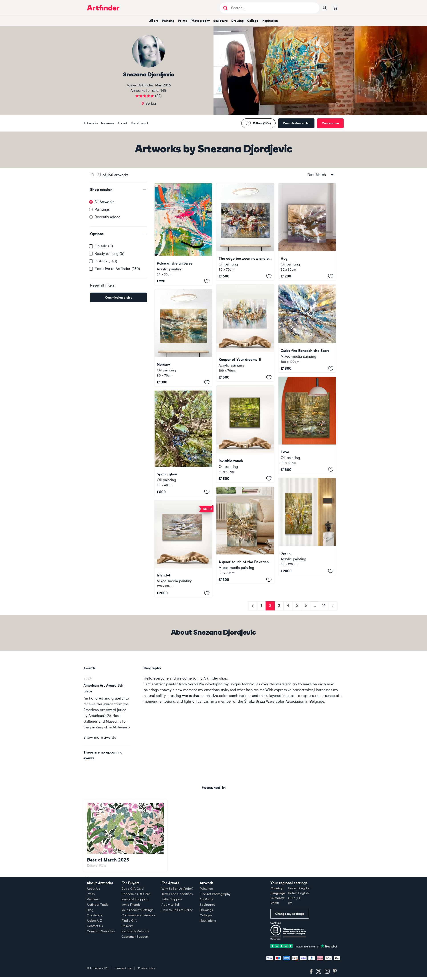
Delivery (127, 926)
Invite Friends (131, 905)
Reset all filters (102, 285)
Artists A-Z (94, 921)
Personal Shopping (135, 899)
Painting (168, 21)
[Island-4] (183, 548)
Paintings (102, 209)
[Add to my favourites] (207, 281)
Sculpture (220, 21)
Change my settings (289, 914)
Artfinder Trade (98, 905)
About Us (93, 889)
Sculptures (207, 905)
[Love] (307, 425)
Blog (90, 910)
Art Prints (206, 899)
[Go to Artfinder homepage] (103, 7)
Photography (200, 21)
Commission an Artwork (138, 915)
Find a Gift (129, 921)
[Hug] (307, 231)
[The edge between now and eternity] (245, 231)
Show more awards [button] (99, 737)
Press (91, 894)
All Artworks (104, 202)
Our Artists (94, 915)
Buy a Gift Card (132, 889)
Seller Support (171, 899)
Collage (252, 21)
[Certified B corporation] (288, 931)
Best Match (316, 175)
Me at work (140, 123)
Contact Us (95, 926)
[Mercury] (183, 337)
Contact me (330, 123)
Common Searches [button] (101, 931)
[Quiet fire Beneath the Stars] (307, 329)
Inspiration (270, 21)
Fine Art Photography (215, 894)
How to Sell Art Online (177, 910)
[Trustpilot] (303, 946)
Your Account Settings (137, 910)
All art (153, 21)
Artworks (90, 123)
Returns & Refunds (135, 931)
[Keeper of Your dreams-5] (245, 333)
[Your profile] (325, 8)
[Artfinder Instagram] (327, 971)
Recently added (108, 217)
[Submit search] (225, 7)
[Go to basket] (335, 8)
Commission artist (296, 123)
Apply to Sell (170, 905)
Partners (93, 899)
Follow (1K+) (262, 123)
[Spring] (307, 526)
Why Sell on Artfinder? (177, 889)
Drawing (237, 21)
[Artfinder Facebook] (311, 971)
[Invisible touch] (245, 434)
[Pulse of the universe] (183, 234)
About (122, 123)
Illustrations (208, 921)
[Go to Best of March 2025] (125, 835)
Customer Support (134, 937)
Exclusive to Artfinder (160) (117, 269)
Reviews (107, 123)
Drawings (206, 910)
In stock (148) (106, 261)
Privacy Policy (146, 968)
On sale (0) (104, 246)
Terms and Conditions (177, 894)
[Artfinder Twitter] (318, 971)
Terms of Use (123, 968)
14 (324, 605)
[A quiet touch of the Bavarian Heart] (245, 535)
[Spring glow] (183, 443)
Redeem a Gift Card (135, 894)
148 (163, 90)
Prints (182, 21)
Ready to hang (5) (110, 253)
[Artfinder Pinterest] (335, 971)
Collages (206, 915)
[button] (118, 189)
